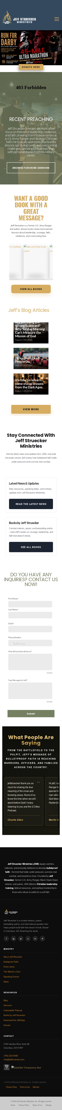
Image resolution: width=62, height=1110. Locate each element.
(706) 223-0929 (11, 1055)
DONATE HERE (31, 67)
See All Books (31, 547)
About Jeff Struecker (13, 956)
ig (13, 938)
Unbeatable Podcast (13, 1010)
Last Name (12, 609)
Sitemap (36, 1087)
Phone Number (14, 637)
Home (13, 1105)
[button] (31, 409)
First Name (13, 599)
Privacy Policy (11, 1087)
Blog (6, 1000)
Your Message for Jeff (17, 680)
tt (42, 938)
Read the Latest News (31, 504)
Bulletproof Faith (11, 961)
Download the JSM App (14, 1020)
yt (21, 938)
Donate (7, 1025)
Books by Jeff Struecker (14, 1015)
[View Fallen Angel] (45, 262)
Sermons (8, 1005)
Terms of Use (25, 1087)
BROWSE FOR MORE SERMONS (31, 167)
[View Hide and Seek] (19, 262)
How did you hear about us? (20, 651)
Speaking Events (11, 976)
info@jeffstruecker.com (14, 1059)
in (35, 938)
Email (10, 623)
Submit (31, 713)
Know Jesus (9, 966)
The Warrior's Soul (12, 971)
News (6, 981)
